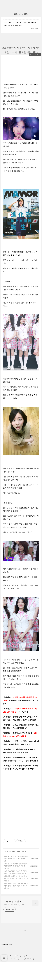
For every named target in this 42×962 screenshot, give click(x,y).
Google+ (32, 959)
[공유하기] (10, 841)
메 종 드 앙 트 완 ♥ (12, 901)
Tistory (19, 956)
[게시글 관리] (12, 841)
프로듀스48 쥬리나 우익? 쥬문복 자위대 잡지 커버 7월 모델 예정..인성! (20, 24)
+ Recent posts (7, 945)
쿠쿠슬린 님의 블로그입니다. (14, 905)
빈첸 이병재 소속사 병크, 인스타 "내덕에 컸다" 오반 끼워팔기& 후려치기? (16, 886)
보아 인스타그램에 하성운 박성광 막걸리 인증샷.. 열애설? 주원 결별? (15, 866)
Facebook (21, 959)
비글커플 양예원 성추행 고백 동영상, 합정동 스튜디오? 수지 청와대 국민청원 (16, 878)
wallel (30, 956)
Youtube (27, 959)
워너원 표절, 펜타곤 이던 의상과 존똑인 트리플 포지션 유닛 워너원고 (16, 858)
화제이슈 (8, 851)
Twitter (16, 959)
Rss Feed (9, 959)
